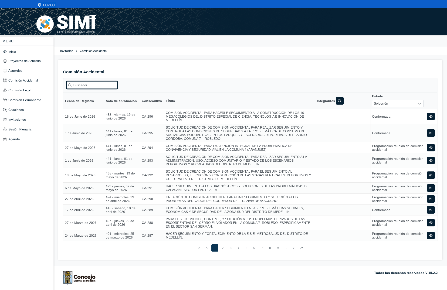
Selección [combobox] (381, 103)
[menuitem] (27, 51)
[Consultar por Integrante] (340, 101)
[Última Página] (301, 247)
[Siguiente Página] (293, 247)
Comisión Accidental (93, 51)
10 (285, 248)
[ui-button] (431, 116)
